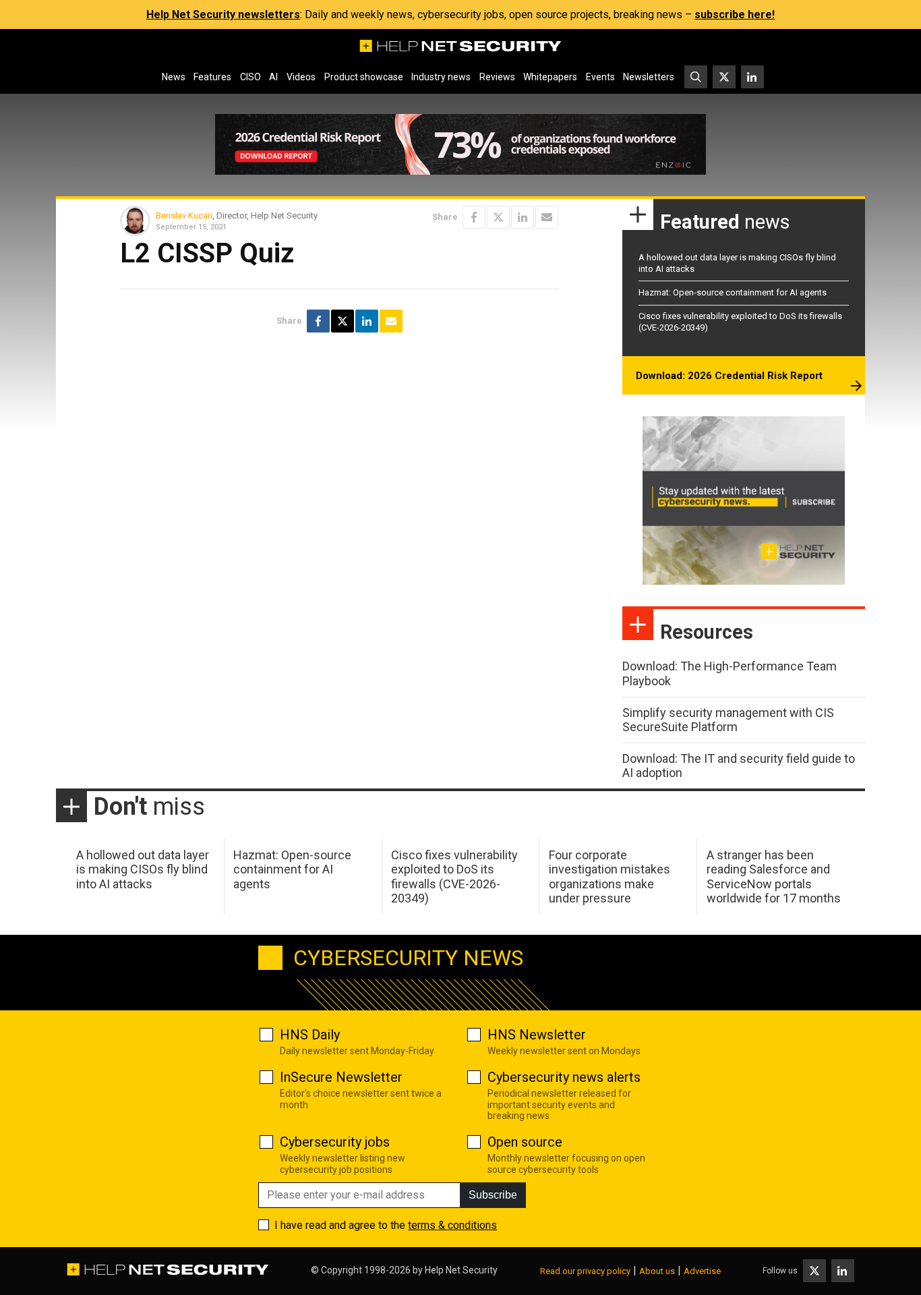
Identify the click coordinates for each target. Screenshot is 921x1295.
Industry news (441, 76)
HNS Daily (310, 1035)
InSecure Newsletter (341, 1077)
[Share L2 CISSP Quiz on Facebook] (474, 217)
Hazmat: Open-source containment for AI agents (732, 292)
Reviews (497, 76)
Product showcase (363, 76)
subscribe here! (734, 14)
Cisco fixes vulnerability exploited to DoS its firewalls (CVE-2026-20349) (454, 877)
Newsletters (648, 76)
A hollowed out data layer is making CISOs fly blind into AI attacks (142, 869)
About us (657, 1271)
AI (273, 76)
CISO (250, 76)
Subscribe (493, 1195)
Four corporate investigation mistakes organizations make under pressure (609, 877)
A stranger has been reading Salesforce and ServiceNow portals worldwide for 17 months (774, 877)
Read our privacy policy (585, 1271)
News (173, 76)
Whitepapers (550, 76)
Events (600, 76)
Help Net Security (461, 1270)
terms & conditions (452, 1225)
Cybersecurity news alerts (564, 1077)
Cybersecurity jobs (335, 1142)
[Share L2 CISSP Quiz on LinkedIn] (522, 217)
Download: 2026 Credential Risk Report (729, 376)
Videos (301, 76)
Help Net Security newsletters (223, 14)
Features (212, 76)
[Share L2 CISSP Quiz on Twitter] (498, 217)
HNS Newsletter (536, 1035)
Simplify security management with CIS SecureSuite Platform (728, 720)
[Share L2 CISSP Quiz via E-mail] (546, 217)
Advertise (702, 1271)
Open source (524, 1142)
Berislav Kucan (184, 215)
